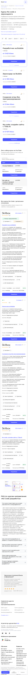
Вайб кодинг (4, 607)
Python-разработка (19, 607)
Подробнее (14, 61)
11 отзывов (10, 70)
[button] (22, 213)
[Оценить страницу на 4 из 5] (11, 589)
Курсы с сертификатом (7, 652)
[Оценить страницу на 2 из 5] (7, 589)
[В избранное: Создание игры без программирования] (23, 94)
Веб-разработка (19, 610)
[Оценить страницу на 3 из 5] (9, 589)
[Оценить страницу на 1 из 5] (5, 589)
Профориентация (21, 653)
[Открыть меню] (25, 2)
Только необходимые (14, 672)
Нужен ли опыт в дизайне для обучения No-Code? (10, 551)
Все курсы (4, 648)
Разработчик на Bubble (9, 225)
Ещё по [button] (14, 65)
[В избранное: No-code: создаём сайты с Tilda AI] (23, 122)
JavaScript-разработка (6, 612)
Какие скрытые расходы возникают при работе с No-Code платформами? (11, 557)
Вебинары (19, 660)
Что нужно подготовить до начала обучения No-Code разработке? (12, 504)
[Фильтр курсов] (5, 38)
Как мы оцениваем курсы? (8, 31)
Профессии (19, 658)
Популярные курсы (6, 650)
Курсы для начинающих (8, 657)
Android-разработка (19, 612)
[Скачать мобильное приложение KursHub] (6, 640)
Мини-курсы (4, 660)
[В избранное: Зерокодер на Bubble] (23, 71)
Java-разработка (5, 610)
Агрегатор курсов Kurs (10, 623)
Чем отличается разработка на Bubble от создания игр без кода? (12, 539)
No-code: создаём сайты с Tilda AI (12, 437)
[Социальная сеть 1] (2, 633)
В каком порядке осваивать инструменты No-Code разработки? (10, 562)
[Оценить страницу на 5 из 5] (13, 589)
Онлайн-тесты (20, 648)
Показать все (4, 615)
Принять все (5, 672)
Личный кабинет (21, 665)
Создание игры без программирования (13, 354)
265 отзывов (9, 44)
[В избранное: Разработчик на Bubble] (23, 45)
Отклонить (23, 672)
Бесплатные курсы (6, 659)
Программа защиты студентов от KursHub (13, 34)
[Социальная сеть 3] (9, 633)
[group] (17, 38)
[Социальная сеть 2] (6, 633)
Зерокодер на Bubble (8, 306)
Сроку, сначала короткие (8, 159)
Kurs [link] (4, 2)
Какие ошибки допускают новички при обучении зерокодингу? (12, 545)
